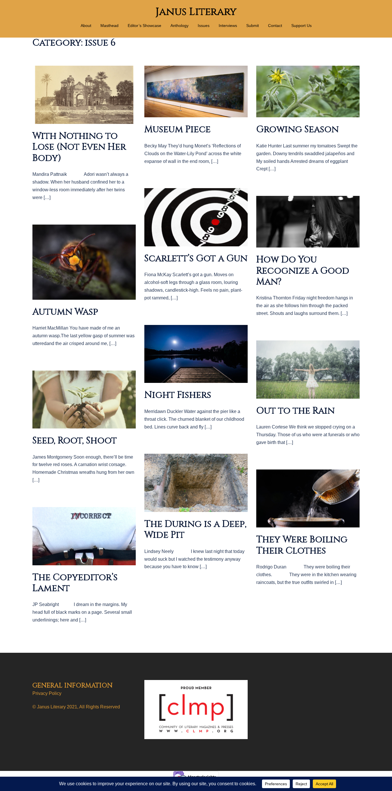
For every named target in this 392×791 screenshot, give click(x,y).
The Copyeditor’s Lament (75, 583)
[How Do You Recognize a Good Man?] (308, 221)
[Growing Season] (308, 91)
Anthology (179, 25)
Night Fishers (177, 395)
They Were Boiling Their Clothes (302, 545)
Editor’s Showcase (144, 25)
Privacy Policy (46, 693)
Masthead (109, 25)
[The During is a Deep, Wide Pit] (196, 482)
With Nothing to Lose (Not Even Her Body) (79, 147)
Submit (252, 25)
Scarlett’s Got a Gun (195, 258)
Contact (275, 25)
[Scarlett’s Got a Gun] (196, 217)
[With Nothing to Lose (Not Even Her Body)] (84, 94)
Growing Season (297, 129)
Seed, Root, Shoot (74, 441)
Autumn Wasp (65, 312)
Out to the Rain (295, 411)
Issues (203, 25)
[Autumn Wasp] (84, 261)
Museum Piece (177, 129)
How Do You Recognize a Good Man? (302, 271)
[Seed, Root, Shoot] (84, 399)
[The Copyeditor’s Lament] (84, 535)
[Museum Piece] (196, 91)
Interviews (228, 25)
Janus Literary (196, 12)
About (86, 25)
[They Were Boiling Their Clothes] (308, 498)
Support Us (301, 25)
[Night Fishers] (196, 353)
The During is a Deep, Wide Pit (195, 529)
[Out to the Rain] (308, 369)
